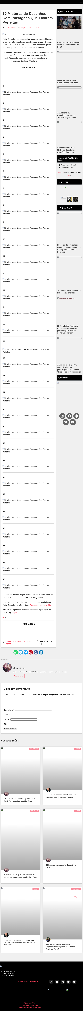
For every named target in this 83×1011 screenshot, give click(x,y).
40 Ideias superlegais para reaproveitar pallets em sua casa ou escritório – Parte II (20, 877)
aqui (69, 175)
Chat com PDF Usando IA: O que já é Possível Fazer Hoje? (68, 44)
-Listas (18, 641)
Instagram (43, 605)
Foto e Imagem (28, 641)
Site (49, 605)
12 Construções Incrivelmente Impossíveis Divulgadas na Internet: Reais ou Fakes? (60, 946)
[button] (15, 652)
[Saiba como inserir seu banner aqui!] (63, 199)
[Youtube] (73, 422)
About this (61, 172)
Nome (7, 715)
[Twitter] (66, 422)
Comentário (9, 710)
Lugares (8, 644)
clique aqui (16, 613)
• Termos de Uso (29, 1003)
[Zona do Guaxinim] (75, 199)
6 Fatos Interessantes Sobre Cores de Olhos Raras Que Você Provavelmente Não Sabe (19, 942)
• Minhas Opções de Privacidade (29, 1008)
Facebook (34, 605)
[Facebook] (69, 416)
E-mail (7, 719)
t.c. (4, 617)
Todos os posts (18, 676)
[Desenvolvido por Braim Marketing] (72, 990)
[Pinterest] (76, 416)
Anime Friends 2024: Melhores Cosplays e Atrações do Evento (66, 150)
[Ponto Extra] (69, 199)
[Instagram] (62, 416)
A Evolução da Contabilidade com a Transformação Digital (66, 115)
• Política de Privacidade (29, 1005)
